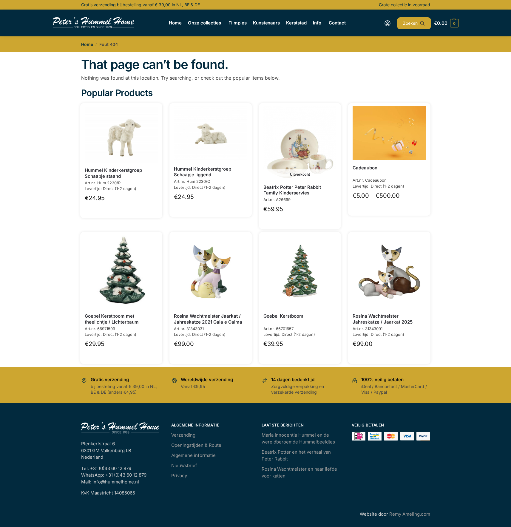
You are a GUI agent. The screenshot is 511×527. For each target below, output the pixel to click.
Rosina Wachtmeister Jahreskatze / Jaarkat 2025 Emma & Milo (383, 321)
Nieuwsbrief (184, 465)
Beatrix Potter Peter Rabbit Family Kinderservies (292, 190)
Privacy (179, 475)
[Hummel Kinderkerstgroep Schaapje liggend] (210, 133)
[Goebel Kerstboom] (300, 271)
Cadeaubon (365, 168)
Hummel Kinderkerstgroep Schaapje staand (113, 173)
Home (87, 44)
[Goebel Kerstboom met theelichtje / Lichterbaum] (121, 271)
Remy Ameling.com (409, 514)
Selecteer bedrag (389, 206)
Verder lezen (300, 219)
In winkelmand (121, 208)
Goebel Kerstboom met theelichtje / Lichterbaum (112, 319)
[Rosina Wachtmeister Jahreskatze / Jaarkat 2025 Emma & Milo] (389, 271)
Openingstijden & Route (196, 445)
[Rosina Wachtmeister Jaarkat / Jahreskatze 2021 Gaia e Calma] (210, 271)
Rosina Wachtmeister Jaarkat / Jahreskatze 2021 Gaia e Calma (208, 319)
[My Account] (387, 23)
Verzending (183, 435)
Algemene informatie (193, 455)
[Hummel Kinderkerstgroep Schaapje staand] (121, 134)
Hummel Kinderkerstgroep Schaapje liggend (202, 172)
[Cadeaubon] (389, 133)
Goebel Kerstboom (283, 316)
